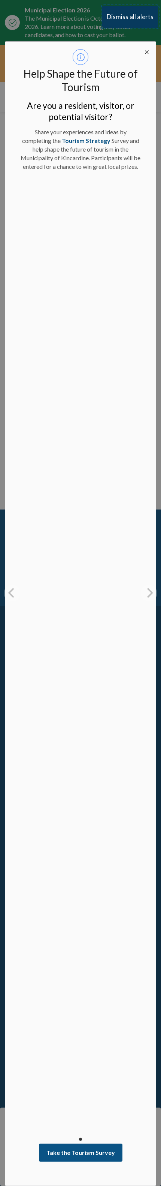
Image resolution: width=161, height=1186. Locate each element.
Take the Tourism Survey (80, 1152)
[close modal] (147, 51)
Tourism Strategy (86, 140)
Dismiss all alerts (130, 17)
